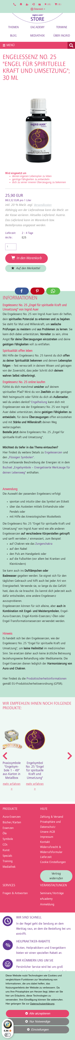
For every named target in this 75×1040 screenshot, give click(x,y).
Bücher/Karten (12, 822)
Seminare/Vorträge (52, 893)
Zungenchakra (43, 544)
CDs (5, 844)
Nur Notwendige (28, 1022)
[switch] (8, 1035)
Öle (5, 833)
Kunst (6, 850)
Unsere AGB (47, 832)
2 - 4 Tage (27, 233)
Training (8, 861)
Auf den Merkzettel (27, 268)
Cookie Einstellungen (53, 862)
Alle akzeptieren (28, 1013)
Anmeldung (47, 904)
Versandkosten (43, 205)
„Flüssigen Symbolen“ (21, 457)
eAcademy (37, 27)
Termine (61, 27)
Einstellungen (27, 1030)
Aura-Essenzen (12, 817)
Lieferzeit (46, 857)
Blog (13, 35)
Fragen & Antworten (15, 893)
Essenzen (8, 828)
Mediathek (37, 35)
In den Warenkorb (28, 258)
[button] (38, 9)
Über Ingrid (61, 35)
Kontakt (45, 842)
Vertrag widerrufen (56, 876)
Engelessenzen (53, 452)
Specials (7, 856)
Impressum (46, 837)
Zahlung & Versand (51, 817)
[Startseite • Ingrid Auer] (37, 18)
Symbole (8, 839)
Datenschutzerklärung (42, 1003)
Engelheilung (39, 402)
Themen (13, 27)
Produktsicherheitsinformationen (46, 678)
